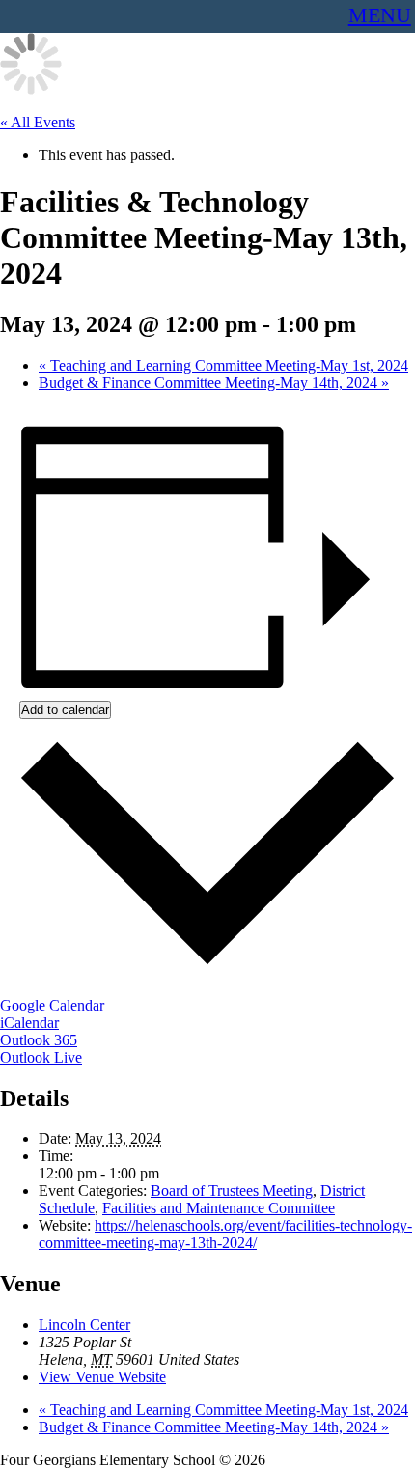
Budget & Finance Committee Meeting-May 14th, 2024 (214, 382)
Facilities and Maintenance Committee (218, 1208)
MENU (379, 15)
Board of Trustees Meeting (232, 1190)
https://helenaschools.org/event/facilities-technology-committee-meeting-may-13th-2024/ (225, 1234)
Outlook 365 (38, 1040)
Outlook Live (41, 1057)
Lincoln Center (84, 1325)
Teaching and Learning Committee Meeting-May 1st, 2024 (223, 365)
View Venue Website (102, 1377)
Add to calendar (65, 710)
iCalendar (29, 1022)
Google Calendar (52, 1005)
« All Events (37, 122)
